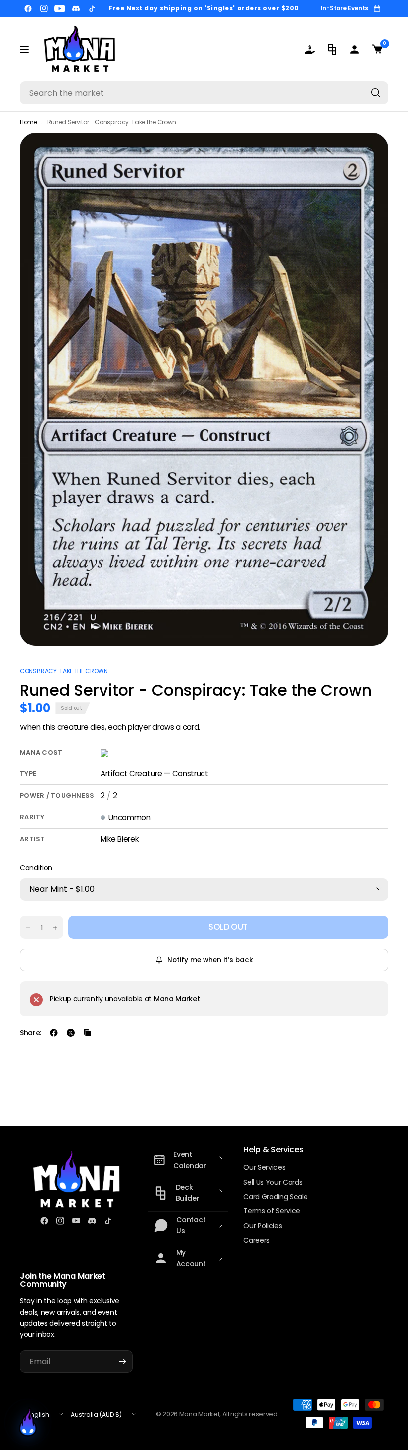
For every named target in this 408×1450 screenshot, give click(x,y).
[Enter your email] (123, 1361)
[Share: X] (70, 1032)
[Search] (375, 92)
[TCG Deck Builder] (332, 49)
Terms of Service (271, 1211)
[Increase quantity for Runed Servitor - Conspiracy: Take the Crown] (55, 927)
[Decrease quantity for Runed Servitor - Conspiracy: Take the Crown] (27, 927)
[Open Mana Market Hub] (28, 1422)
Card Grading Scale (275, 1197)
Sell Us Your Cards (272, 1182)
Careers (256, 1240)
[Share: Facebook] (53, 1032)
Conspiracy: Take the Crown (64, 671)
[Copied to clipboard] (87, 1032)
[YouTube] (60, 8)
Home (28, 122)
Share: (30, 1032)
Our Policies (262, 1226)
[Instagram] (44, 8)
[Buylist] (310, 49)
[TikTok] (92, 8)
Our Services (264, 1167)
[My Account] (354, 49)
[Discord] (76, 8)
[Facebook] (28, 8)
